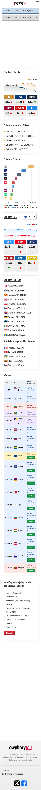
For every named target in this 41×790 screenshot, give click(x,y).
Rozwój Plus (11, 627)
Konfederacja (11, 597)
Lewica (9, 604)
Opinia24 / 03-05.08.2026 (17, 149)
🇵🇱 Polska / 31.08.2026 (14, 299)
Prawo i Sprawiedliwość (15, 619)
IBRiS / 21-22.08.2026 (15, 131)
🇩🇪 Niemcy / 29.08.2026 (14, 317)
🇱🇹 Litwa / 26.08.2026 (13, 361)
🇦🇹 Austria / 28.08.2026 (14, 330)
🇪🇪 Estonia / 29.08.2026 (14, 321)
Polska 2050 (11, 612)
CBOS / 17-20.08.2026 (15, 140)
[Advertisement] (20, 44)
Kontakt (8, 770)
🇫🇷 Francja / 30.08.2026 (14, 347)
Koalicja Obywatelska (14, 593)
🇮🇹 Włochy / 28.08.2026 (14, 326)
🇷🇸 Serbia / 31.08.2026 (14, 290)
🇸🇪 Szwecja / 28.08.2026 (14, 334)
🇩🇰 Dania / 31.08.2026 (13, 286)
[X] (17, 783)
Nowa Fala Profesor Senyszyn (18, 608)
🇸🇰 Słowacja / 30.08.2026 (15, 304)
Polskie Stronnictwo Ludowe (17, 616)
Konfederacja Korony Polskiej (18, 600)
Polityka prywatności (14, 774)
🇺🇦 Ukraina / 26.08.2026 (14, 356)
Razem (9, 623)
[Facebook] (24, 783)
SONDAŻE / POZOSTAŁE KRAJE (18, 17)
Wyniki (31, 457)
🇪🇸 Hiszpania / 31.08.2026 (15, 295)
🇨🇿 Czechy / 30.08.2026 (14, 308)
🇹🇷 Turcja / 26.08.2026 (13, 352)
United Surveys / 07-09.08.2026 (20, 144)
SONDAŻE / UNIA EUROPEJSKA (18, 11)
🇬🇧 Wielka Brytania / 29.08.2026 (17, 312)
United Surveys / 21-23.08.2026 (20, 136)
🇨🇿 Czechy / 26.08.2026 (14, 365)
